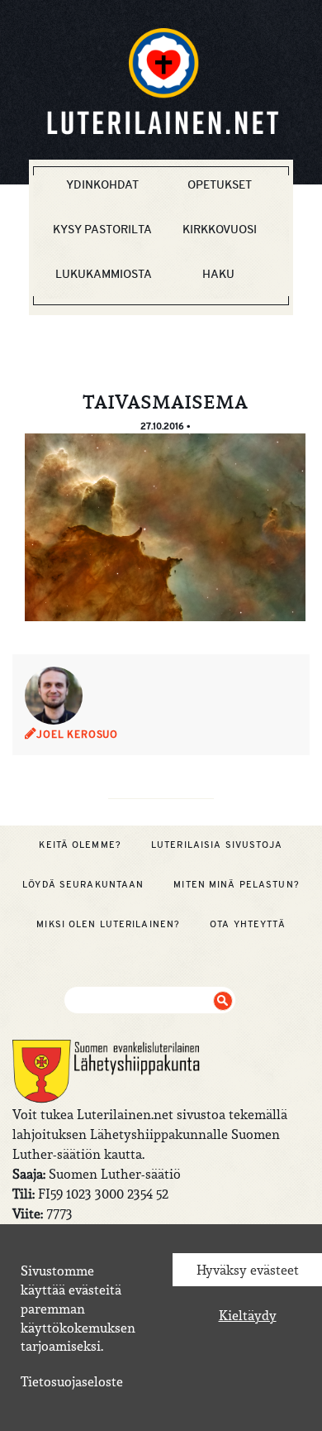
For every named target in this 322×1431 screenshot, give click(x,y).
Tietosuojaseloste (72, 1381)
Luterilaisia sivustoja (217, 844)
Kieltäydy (248, 1315)
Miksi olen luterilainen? (108, 924)
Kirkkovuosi (219, 229)
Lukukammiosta (103, 273)
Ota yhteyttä (247, 924)
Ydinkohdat (102, 184)
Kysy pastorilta (102, 229)
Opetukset (219, 184)
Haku (218, 273)
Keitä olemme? (80, 844)
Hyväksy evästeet (248, 1269)
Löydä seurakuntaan (83, 884)
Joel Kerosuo (77, 734)
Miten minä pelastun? (236, 884)
